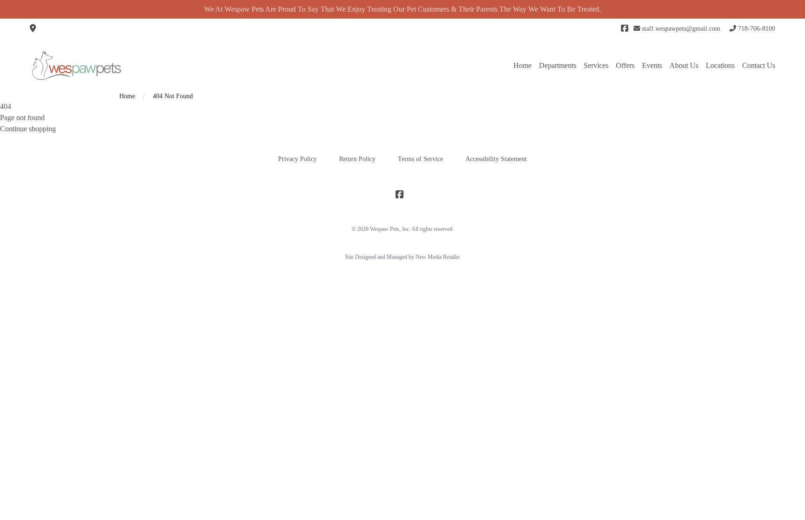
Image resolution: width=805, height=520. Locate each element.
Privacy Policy (297, 158)
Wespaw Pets (384, 229)
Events (652, 65)
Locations (720, 65)
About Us (683, 65)
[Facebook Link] (624, 29)
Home (522, 65)
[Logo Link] (76, 65)
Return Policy (357, 158)
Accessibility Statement (496, 158)
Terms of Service (420, 158)
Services (596, 65)
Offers (625, 65)
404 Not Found (173, 96)
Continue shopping (28, 129)
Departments (557, 65)
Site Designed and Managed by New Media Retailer (402, 257)
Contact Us (758, 65)
